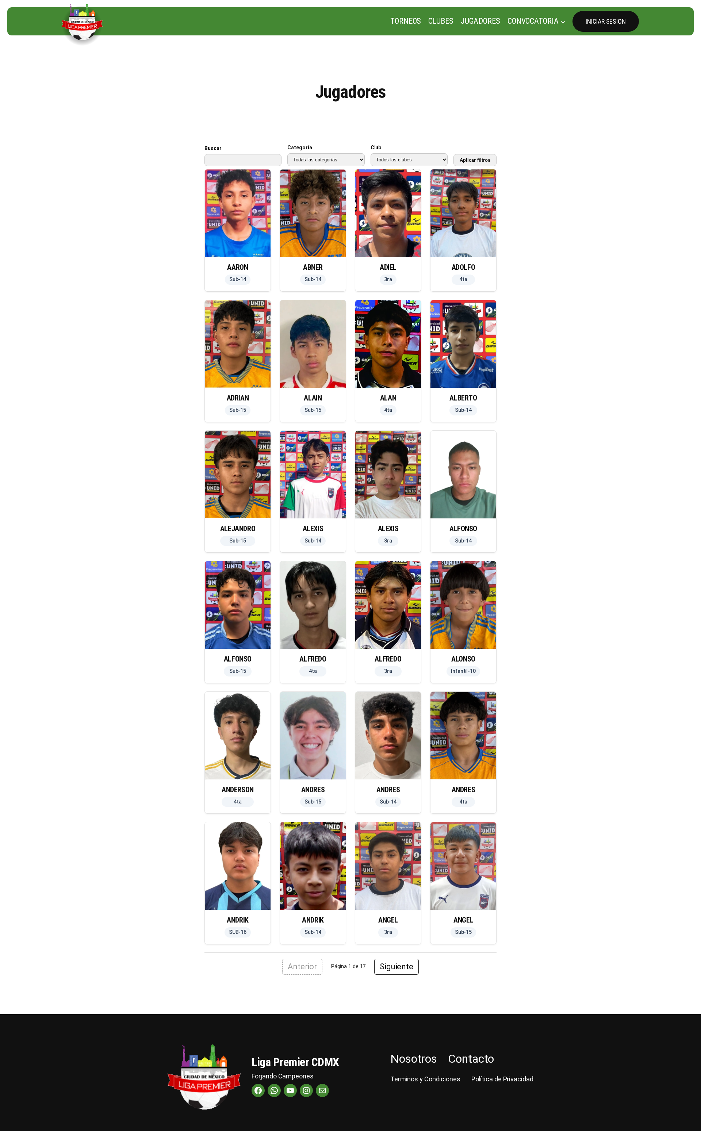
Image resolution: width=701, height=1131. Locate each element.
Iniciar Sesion (606, 21)
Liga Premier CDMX (295, 1062)
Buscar (212, 148)
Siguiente (396, 966)
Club (376, 147)
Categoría (299, 147)
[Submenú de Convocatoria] (562, 21)
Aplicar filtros (475, 160)
